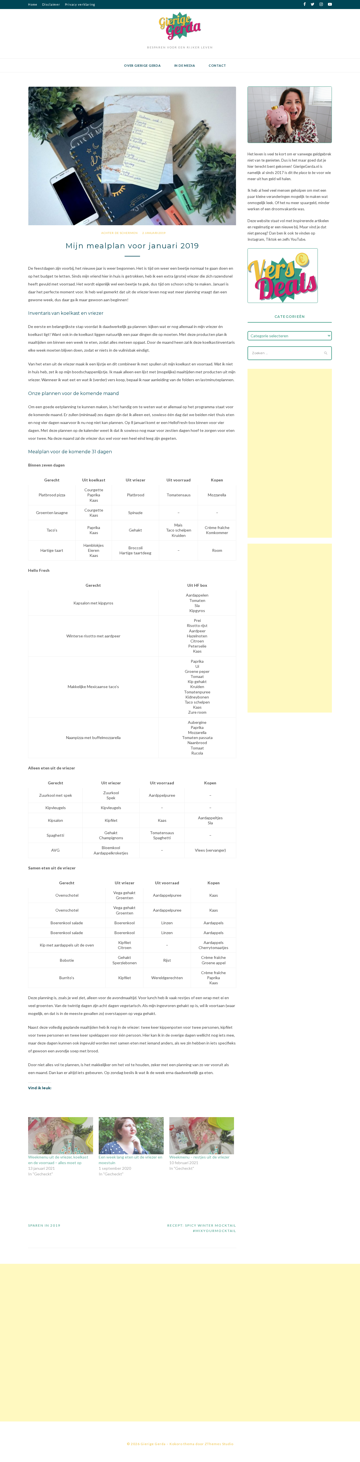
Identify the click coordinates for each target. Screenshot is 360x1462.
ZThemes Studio (219, 1444)
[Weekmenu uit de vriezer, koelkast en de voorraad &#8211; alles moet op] (60, 1135)
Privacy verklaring (80, 4)
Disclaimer (51, 4)
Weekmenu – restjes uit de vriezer (199, 1157)
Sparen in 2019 (44, 1225)
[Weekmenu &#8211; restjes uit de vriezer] (201, 1135)
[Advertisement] (290, 453)
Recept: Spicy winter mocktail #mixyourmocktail (201, 1228)
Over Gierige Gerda (142, 65)
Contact (217, 65)
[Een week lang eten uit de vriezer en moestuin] (131, 1135)
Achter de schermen (119, 233)
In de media (184, 65)
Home (32, 4)
